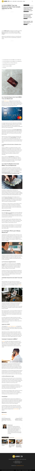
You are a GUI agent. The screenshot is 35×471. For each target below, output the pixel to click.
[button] (32, 1)
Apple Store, (14, 326)
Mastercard (3, 443)
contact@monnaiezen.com (20, 465)
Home (11, 1)
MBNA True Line (4, 414)
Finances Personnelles (26, 11)
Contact (17, 470)
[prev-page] (2, 448)
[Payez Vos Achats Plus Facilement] (5, 441)
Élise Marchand (10, 425)
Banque (24, 1)
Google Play (9, 326)
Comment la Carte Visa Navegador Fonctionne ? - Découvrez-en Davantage (18, 419)
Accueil (2, 3)
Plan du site (19, 470)
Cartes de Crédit (14, 1)
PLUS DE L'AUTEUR (11, 437)
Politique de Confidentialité (25, 470)
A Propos (30, 470)
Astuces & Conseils (19, 1)
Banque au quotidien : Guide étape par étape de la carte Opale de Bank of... (28, 22)
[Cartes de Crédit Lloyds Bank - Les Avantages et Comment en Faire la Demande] (12, 441)
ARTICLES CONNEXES (5, 437)
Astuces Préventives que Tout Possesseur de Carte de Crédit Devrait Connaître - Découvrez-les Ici (6, 419)
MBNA (3, 341)
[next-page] (3, 448)
